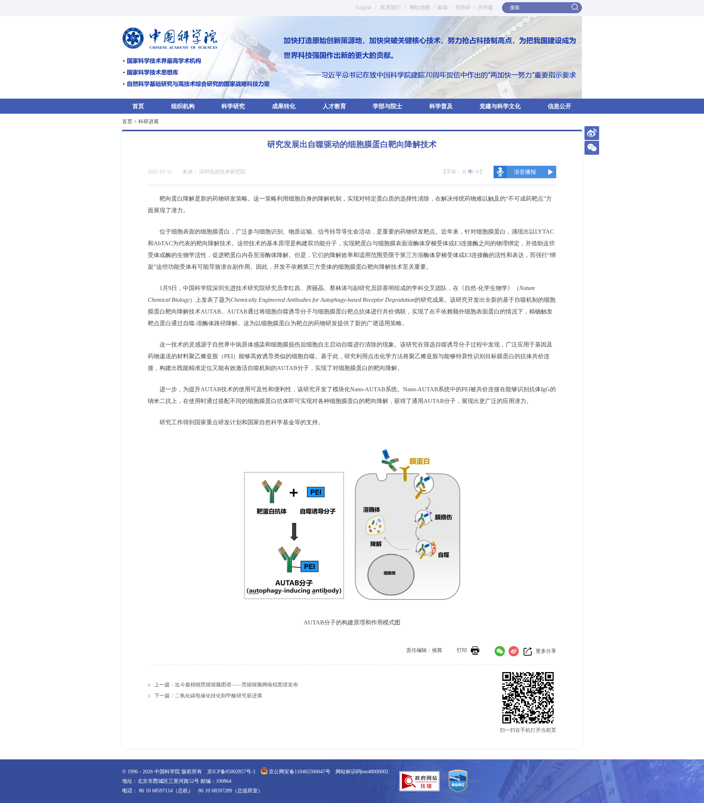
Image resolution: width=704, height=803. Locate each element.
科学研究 (233, 106)
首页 (138, 106)
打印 (462, 650)
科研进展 (148, 121)
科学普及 (441, 106)
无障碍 (462, 7)
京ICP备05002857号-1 (231, 771)
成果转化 (284, 106)
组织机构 (183, 106)
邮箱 (442, 7)
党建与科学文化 (500, 106)
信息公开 (559, 106)
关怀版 (485, 7)
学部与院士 (387, 106)
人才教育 (334, 106)
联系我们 (390, 7)
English (363, 7)
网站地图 (419, 7)
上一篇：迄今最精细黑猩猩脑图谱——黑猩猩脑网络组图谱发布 (226, 685)
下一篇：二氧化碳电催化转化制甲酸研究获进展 (208, 695)
